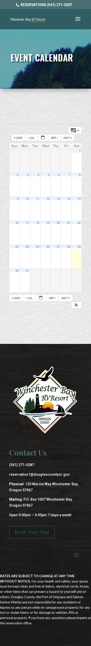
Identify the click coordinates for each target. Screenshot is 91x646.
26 (48, 246)
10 (27, 199)
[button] (76, 305)
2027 (66, 138)
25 (37, 246)
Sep (54, 138)
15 (79, 199)
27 (58, 246)
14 (68, 199)
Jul (32, 138)
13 (58, 199)
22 (79, 222)
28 (68, 246)
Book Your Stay (32, 532)
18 (37, 222)
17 (27, 222)
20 (58, 222)
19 (48, 222)
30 (16, 270)
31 (27, 270)
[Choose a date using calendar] (43, 137)
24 (27, 246)
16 (16, 222)
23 (16, 246)
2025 (19, 138)
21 (68, 222)
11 (37, 199)
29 (79, 246)
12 (48, 199)
